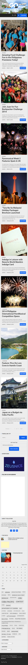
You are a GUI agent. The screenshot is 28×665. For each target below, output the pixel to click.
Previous (7, 428)
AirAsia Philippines (16, 592)
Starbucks (14, 634)
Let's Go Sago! (11, 616)
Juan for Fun (5, 613)
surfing (4, 636)
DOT (20, 608)
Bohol (9, 594)
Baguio (24, 591)
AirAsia (7, 592)
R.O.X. (13, 628)
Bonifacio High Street (18, 595)
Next (21, 428)
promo (15, 625)
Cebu (20, 598)
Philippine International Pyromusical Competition (11, 622)
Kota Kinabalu (14, 613)
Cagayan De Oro (13, 597)
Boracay (5, 598)
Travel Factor (10, 636)
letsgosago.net (20, 615)
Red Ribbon (19, 628)
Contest (19, 602)
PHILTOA (11, 625)
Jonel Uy (3, 68)
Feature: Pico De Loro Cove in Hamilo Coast (12, 364)
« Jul (2, 585)
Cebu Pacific (8, 602)
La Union (3, 615)
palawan (11, 618)
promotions (21, 625)
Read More (22, 68)
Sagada (3, 631)
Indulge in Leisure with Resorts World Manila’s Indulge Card (12, 262)
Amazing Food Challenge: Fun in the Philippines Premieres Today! (13, 57)
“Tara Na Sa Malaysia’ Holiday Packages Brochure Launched (12, 210)
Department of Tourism (10, 608)
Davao (8, 605)
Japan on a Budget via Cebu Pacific (12, 413)
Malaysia (5, 619)
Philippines (5, 625)
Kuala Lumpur (22, 613)
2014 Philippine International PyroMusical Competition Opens (14, 313)
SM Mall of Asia (6, 634)
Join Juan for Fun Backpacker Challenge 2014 (12, 109)
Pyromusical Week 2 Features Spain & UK (11, 159)
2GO (2, 592)
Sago (8, 631)
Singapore (14, 631)
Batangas (4, 595)
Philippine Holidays (20, 618)
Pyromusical (6, 628)
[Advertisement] (5, 545)
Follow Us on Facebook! (9, 474)
